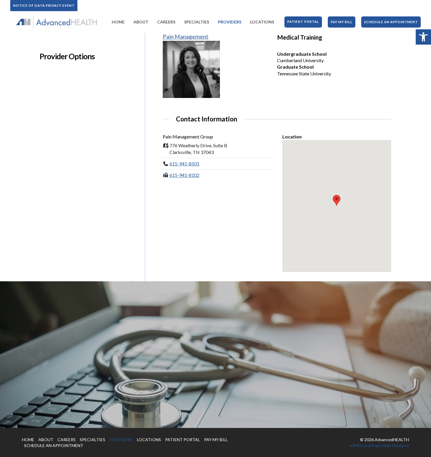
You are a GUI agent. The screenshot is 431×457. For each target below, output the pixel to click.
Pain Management (185, 36)
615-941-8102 (184, 175)
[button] (423, 37)
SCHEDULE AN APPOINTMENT (53, 445)
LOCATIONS (149, 439)
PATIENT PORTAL (182, 439)
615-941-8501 (184, 163)
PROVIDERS (121, 439)
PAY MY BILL (216, 439)
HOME (28, 439)
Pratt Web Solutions (390, 445)
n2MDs (356, 445)
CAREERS (66, 439)
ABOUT (45, 439)
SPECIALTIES (92, 439)
